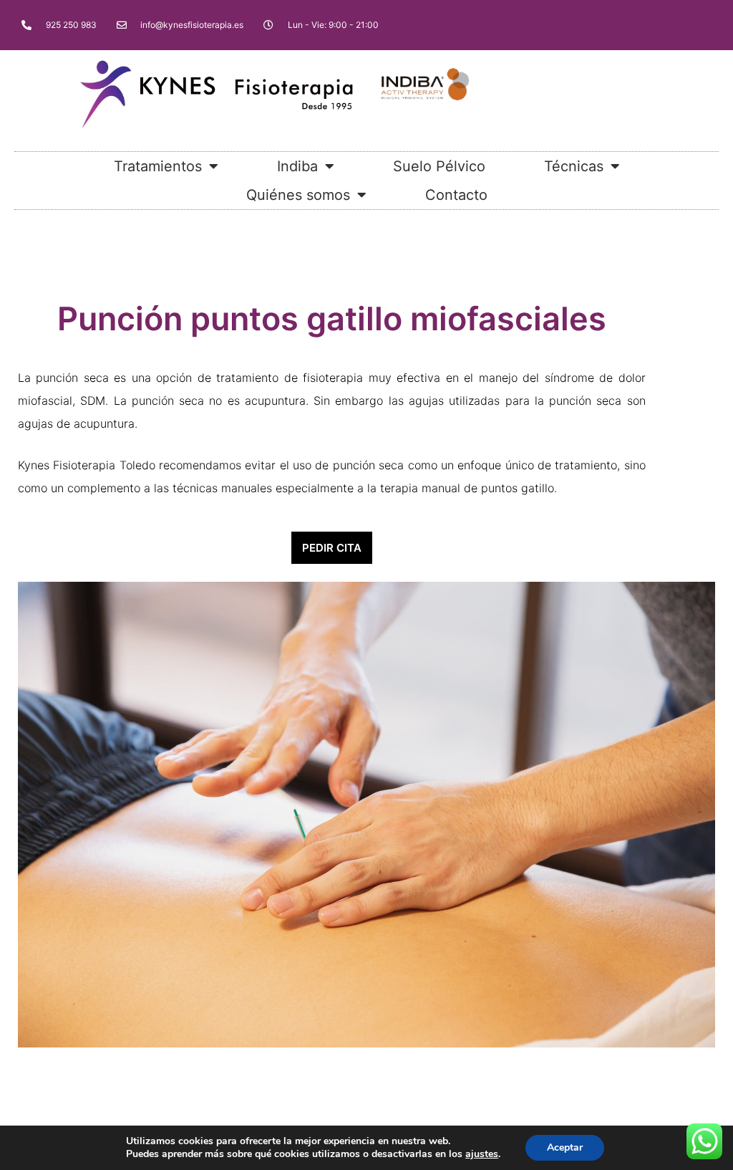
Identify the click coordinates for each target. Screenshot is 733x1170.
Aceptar (565, 1147)
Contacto (456, 194)
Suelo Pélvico (439, 166)
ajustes (481, 1154)
